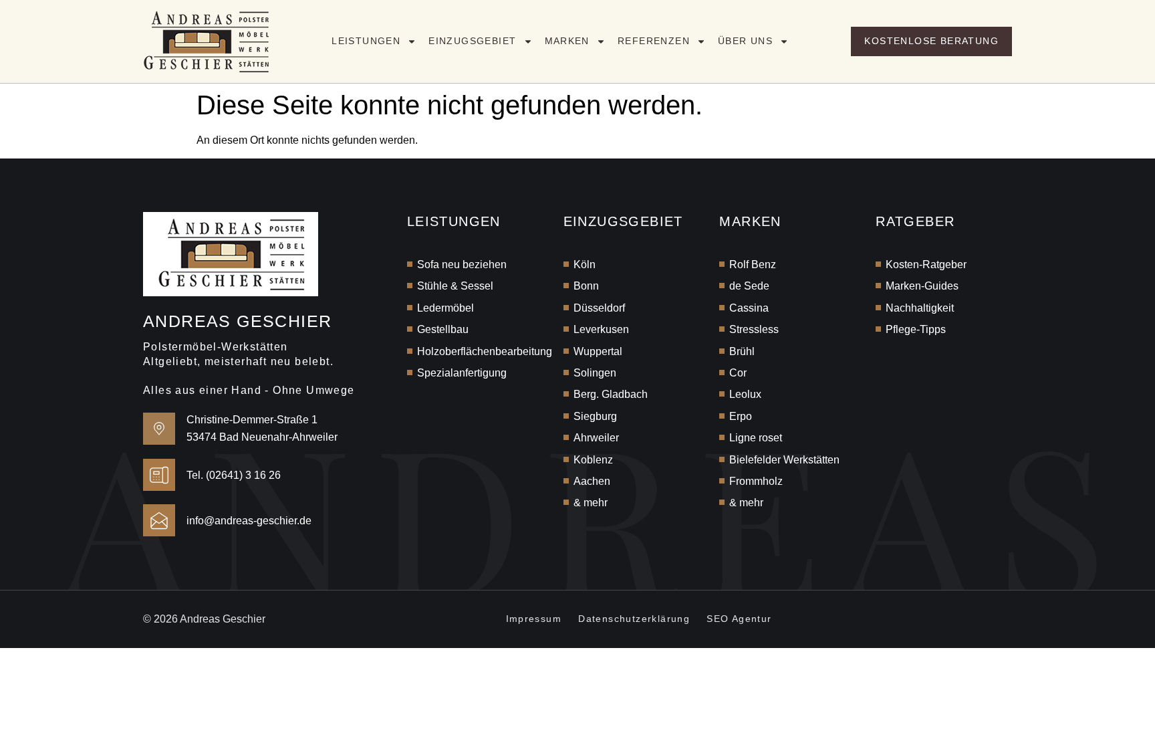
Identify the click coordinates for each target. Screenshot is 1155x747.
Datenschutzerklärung (634, 618)
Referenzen (654, 40)
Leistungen (366, 40)
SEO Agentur (739, 618)
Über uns (745, 40)
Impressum (534, 618)
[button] (29, 717)
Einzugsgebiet (472, 40)
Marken (567, 40)
